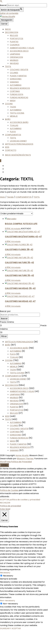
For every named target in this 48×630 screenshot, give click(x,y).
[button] (1, 1)
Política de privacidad (10, 505)
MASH (12, 100)
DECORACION (11, 32)
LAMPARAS (15, 54)
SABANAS (14, 82)
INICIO (8, 29)
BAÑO (7, 119)
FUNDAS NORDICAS (19, 97)
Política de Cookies (9, 490)
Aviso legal (5, 509)
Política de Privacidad (21, 461)
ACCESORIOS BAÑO (19, 122)
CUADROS (14, 44)
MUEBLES (14, 60)
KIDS (7, 147)
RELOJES (14, 35)
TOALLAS (14, 125)
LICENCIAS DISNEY (18, 141)
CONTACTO (10, 150)
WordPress (5, 461)
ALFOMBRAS (15, 85)
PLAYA (13, 131)
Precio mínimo (7, 322)
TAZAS (13, 106)
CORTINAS (15, 91)
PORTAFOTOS (16, 38)
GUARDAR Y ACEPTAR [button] (10, 628)
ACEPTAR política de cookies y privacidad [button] (20, 499)
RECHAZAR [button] (5, 502)
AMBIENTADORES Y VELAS (22, 47)
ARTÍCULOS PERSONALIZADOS (19, 144)
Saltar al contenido (9, 13)
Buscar (4, 318)
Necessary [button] (5, 572)
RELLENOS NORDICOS (20, 88)
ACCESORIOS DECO (19, 51)
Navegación (6, 19)
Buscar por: (5, 311)
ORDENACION (16, 57)
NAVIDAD (14, 63)
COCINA (9, 103)
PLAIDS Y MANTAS (18, 75)
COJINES (14, 72)
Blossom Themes (25, 458)
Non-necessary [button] (7, 600)
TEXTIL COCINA (17, 113)
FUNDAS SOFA (16, 94)
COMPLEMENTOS (13, 134)
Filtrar (4, 336)
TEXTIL (8, 66)
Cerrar (4, 23)
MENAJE (14, 116)
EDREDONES (15, 78)
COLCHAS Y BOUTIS (19, 69)
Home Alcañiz (22, 455)
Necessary (8, 575)
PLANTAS (14, 41)
